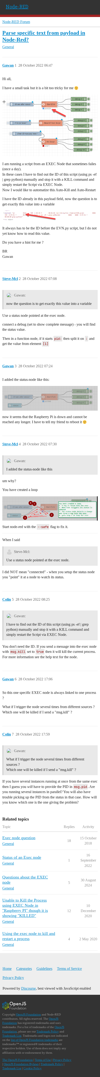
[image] (50, 125)
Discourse (28, 988)
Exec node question (18, 837)
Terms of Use (43, 1060)
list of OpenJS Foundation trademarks (34, 1040)
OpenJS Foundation (28, 1014)
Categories (24, 969)
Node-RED (17, 6)
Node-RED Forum (16, 22)
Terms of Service (69, 969)
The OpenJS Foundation (17, 1060)
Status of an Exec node (21, 857)
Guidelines (44, 969)
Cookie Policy (32, 1068)
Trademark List (11, 1035)
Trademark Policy (48, 1031)
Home (7, 969)
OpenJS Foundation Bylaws (21, 1064)
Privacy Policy (13, 978)
